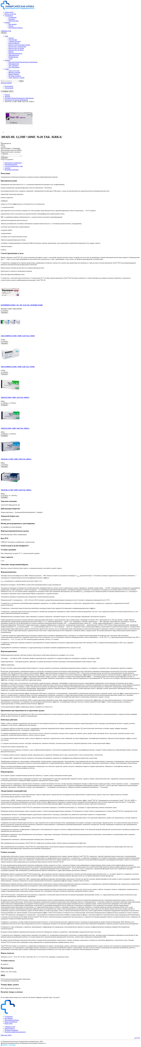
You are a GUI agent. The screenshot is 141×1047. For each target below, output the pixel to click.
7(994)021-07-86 (6, 31)
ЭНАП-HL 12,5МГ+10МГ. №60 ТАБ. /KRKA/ (16, 459)
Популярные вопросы (15, 27)
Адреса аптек (9, 12)
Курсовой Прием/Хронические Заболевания (22, 62)
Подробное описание (12, 169)
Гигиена (11, 38)
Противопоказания (11, 164)
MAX (10, 1035)
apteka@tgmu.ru (10, 1028)
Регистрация (9, 86)
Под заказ (4, 157)
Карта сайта (8, 1023)
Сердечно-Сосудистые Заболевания (16, 100)
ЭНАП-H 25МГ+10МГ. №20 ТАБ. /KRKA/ (15, 397)
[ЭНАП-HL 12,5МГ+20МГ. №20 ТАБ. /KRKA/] (19, 132)
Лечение (7, 60)
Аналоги (7, 168)
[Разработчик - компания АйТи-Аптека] (8, 1045)
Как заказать (12, 24)
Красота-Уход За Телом (16, 50)
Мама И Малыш (13, 74)
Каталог (4, 33)
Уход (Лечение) (13, 65)
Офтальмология (13, 55)
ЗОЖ (6, 36)
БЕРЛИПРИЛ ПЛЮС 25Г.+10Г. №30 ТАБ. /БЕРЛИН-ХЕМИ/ (22, 305)
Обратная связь (13, 21)
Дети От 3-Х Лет (13, 71)
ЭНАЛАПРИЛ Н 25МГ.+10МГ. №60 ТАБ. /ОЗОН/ (18, 367)
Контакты (11, 19)
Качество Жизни (13, 43)
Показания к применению (13, 163)
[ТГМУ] (137, 1038)
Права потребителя (11, 1022)
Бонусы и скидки (10, 14)
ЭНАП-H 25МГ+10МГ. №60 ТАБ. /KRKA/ (15, 428)
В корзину (4, 405)
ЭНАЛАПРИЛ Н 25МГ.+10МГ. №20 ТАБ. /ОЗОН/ (18, 336)
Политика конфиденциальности (15, 1032)
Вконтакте (4, 1035)
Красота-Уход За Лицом (16, 48)
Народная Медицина (15, 53)
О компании (9, 15)
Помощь (7, 22)
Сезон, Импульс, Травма (16, 77)
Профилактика (13, 57)
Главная (7, 94)
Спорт (10, 58)
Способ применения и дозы (14, 166)
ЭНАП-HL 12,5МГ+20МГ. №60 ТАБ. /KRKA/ (16, 490)
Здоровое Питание (14, 41)
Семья (7, 69)
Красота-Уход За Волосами (17, 46)
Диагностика (12, 39)
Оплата (10, 26)
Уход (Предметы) (14, 67)
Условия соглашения (11, 1030)
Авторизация (9, 88)
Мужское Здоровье (14, 76)
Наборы (11, 52)
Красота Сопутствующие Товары (19, 45)
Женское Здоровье (14, 72)
